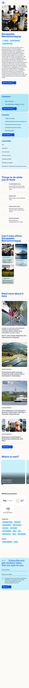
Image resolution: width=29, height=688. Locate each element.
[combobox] (14, 574)
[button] (8, 253)
